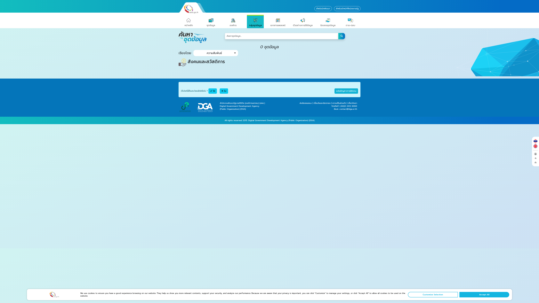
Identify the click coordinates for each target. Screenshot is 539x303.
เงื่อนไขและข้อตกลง (322, 103)
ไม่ (224, 91)
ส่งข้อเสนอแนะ (306, 103)
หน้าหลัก (189, 25)
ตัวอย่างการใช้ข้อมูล (303, 25)
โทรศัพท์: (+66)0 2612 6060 (344, 106)
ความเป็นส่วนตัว (339, 103)
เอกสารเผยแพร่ (277, 25)
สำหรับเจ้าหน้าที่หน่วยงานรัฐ (347, 8)
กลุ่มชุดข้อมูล (255, 25)
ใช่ (213, 91)
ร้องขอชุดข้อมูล (327, 25)
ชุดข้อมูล (211, 25)
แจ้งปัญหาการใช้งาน (346, 91)
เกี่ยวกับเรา (352, 103)
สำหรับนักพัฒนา (323, 8)
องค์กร (233, 25)
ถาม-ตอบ (350, 25)
